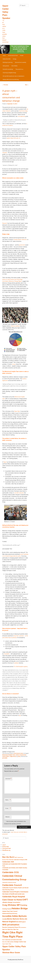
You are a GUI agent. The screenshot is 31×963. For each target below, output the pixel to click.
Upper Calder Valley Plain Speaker (6, 11)
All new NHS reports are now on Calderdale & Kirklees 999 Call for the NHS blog (13, 77)
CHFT (25, 899)
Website (7, 817)
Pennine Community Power (10, 927)
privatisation (23, 927)
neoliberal (16, 663)
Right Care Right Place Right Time (10, 929)
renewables (6, 654)
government (22, 245)
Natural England (9, 921)
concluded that (21, 116)
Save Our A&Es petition (8, 942)
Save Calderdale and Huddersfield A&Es (12, 939)
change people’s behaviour (20, 239)
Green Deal (17, 411)
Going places (6, 65)
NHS (17, 922)
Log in (4, 845)
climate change (7, 902)
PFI (19, 927)
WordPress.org (6, 850)
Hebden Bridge (20, 908)
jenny (19, 756)
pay (20, 715)
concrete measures (19, 493)
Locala (4, 919)
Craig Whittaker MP (11, 905)
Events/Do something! (8, 69)
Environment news (18, 753)
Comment (8, 778)
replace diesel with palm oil (13, 138)
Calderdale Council (12, 885)
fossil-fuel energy (23, 111)
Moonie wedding (15, 326)
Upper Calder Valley (6, 943)
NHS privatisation (10, 924)
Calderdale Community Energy (9, 882)
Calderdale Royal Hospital (13, 896)
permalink (4, 758)
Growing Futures (6, 909)
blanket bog (20, 857)
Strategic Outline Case (20, 942)
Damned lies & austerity (20, 62)
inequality (4, 152)
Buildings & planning (7, 62)
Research (4, 223)
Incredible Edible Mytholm (14, 916)
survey (13, 364)
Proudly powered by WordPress (15, 959)
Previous (5, 84)
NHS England (22, 922)
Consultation (16, 902)
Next (27, 84)
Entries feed (5, 846)
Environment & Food (13, 55)
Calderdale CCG (10, 872)
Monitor (9, 919)
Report (5, 462)
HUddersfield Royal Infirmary (9, 913)
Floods (21, 55)
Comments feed (6, 848)
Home (4, 55)
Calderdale (11, 859)
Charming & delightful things (9, 72)
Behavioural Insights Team (8, 755)
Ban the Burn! (8, 857)
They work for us (19, 69)
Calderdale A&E (8, 862)
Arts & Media (14, 65)
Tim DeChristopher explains (21, 666)
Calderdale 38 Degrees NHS (20, 859)
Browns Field (5, 859)
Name (8, 799)
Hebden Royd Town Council (9, 911)
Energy (14, 59)
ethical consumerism (21, 755)
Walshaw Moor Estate (11, 952)
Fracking (23, 905)
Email (8, 808)
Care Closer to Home (12, 899)
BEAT (16, 857)
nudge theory (13, 756)
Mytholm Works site (20, 919)
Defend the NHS (6, 59)
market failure (5, 756)
